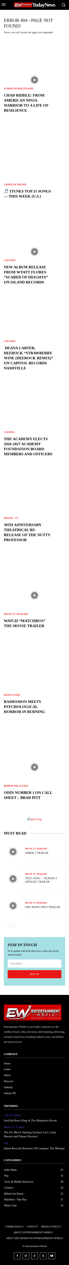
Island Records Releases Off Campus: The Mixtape (34, 1148)
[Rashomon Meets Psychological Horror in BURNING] (34, 681)
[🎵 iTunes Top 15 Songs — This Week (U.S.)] (34, 165)
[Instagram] (26, 1255)
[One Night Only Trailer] (13, 906)
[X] (43, 1255)
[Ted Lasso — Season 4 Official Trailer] (13, 879)
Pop (6, 1143)
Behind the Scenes (16, 786)
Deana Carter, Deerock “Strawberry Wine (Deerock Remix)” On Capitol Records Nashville (28, 358)
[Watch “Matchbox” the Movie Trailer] (34, 595)
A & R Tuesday (12, 1115)
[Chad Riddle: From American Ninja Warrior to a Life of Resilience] (34, 80)
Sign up (34, 974)
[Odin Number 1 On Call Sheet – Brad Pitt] (34, 767)
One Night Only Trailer (42, 907)
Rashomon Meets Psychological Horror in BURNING (24, 706)
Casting (9, 432)
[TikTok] (34, 1255)
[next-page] (12, 925)
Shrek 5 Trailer (36, 853)
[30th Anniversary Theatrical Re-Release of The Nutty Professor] (34, 509)
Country (10, 260)
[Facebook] (17, 1255)
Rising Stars (12, 695)
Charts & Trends (15, 184)
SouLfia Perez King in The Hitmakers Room (30, 1120)
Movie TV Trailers (16, 614)
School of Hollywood (18, 88)
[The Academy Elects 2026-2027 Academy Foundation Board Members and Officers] (34, 423)
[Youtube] (51, 1255)
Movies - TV (11, 518)
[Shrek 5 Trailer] (13, 852)
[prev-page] (6, 925)
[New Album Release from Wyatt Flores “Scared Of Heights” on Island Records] (34, 251)
